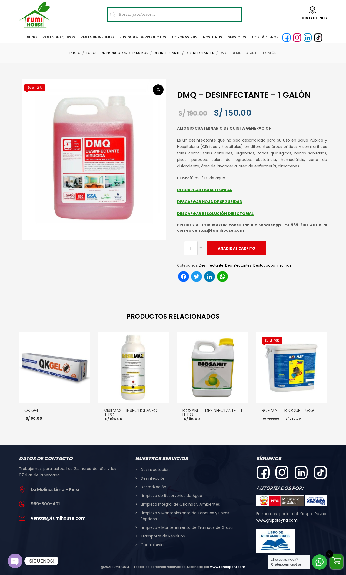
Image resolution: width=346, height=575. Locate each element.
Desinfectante (211, 265)
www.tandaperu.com (227, 566)
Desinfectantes (238, 265)
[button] (158, 89)
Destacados (264, 265)
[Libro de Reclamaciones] (275, 541)
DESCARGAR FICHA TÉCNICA (204, 190)
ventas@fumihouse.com (58, 518)
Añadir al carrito (236, 248)
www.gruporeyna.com (277, 520)
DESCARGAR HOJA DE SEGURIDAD (209, 201)
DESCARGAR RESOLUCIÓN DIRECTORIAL (215, 213)
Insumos (284, 265)
